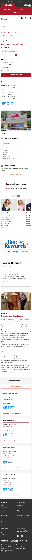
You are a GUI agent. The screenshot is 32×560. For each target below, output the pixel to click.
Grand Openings (5, 524)
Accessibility (19, 550)
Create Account (5, 509)
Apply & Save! (21, 520)
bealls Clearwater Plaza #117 (11, 422)
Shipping (19, 513)
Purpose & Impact (21, 548)
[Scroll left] (13, 196)
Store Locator (5, 522)
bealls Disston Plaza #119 (10, 449)
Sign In (3, 507)
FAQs (18, 509)
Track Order (20, 507)
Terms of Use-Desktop (7, 550)
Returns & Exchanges (23, 511)
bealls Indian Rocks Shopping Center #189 (15, 46)
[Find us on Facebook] (18, 539)
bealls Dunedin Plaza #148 (10, 477)
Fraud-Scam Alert (21, 552)
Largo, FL (4, 41)
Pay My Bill (20, 522)
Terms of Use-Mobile (7, 552)
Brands (3, 525)
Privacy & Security (6, 548)
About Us (3, 533)
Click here (12, 12)
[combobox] (16, 26)
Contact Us (4, 536)
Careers (3, 535)
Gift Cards (4, 520)
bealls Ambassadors (6, 513)
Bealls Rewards (5, 511)
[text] (16, 51)
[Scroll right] (18, 196)
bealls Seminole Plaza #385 (10, 395)
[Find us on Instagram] (22, 539)
